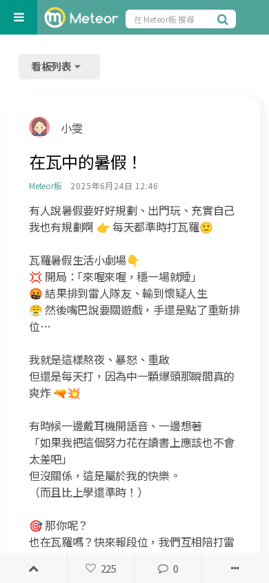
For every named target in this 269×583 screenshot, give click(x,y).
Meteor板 (45, 185)
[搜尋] (225, 18)
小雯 (71, 128)
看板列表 (52, 66)
